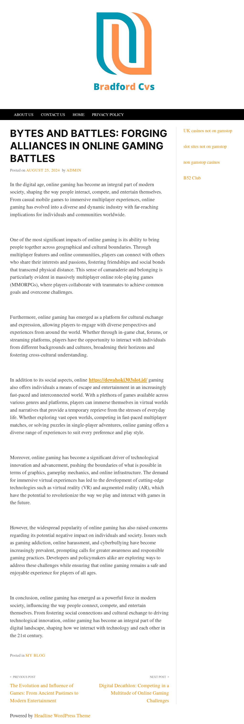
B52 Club (192, 178)
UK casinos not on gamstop (207, 130)
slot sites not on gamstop (205, 146)
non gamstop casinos (201, 162)
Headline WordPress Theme (62, 715)
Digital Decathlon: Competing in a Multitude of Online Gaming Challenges (134, 689)
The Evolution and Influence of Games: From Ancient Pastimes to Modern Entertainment (44, 689)
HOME (78, 114)
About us (23, 114)
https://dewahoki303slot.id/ (118, 379)
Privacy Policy (108, 114)
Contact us (53, 114)
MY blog (35, 655)
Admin (73, 170)
